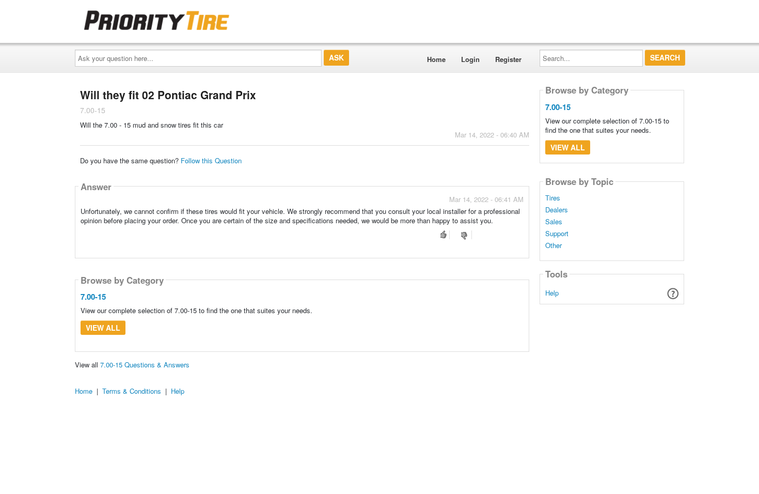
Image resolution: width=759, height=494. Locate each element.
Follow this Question (211, 160)
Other (553, 245)
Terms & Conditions (131, 391)
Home (436, 59)
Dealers (556, 209)
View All (103, 327)
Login (470, 59)
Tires (552, 198)
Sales (553, 221)
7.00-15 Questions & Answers (144, 364)
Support (556, 233)
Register (508, 59)
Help (552, 293)
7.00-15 (93, 296)
